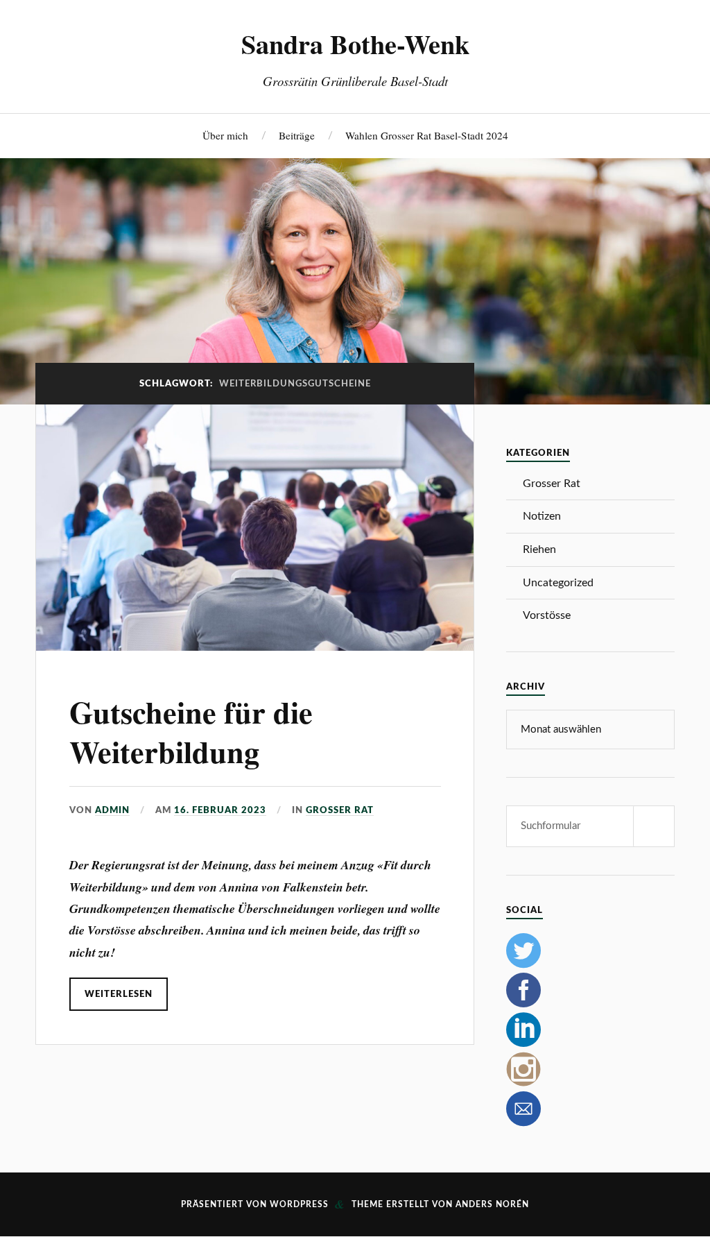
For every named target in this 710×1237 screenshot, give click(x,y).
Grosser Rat (340, 810)
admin (112, 810)
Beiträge (297, 135)
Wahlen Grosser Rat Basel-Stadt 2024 (426, 135)
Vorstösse (547, 615)
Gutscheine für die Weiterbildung (191, 732)
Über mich (225, 135)
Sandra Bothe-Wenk (355, 43)
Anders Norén (492, 1204)
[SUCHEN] (654, 826)
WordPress (299, 1204)
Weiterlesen (119, 994)
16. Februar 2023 (220, 810)
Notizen (542, 516)
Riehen (539, 549)
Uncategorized (558, 582)
